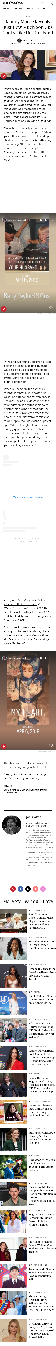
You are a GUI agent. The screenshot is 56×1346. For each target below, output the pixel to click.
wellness (43, 9)
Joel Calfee (32, 40)
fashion (6, 9)
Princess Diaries (13, 413)
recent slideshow (14, 393)
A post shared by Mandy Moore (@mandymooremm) (28, 539)
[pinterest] (4, 76)
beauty (19, 9)
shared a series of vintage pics (32, 97)
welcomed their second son (20, 604)
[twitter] (28, 889)
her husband (27, 101)
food (30, 9)
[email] (43, 889)
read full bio (30, 865)
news (28, 16)
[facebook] (20, 889)
